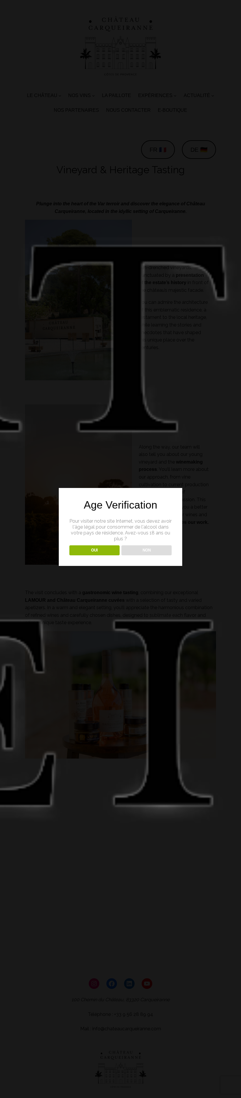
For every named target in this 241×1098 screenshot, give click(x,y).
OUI (94, 550)
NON (147, 550)
